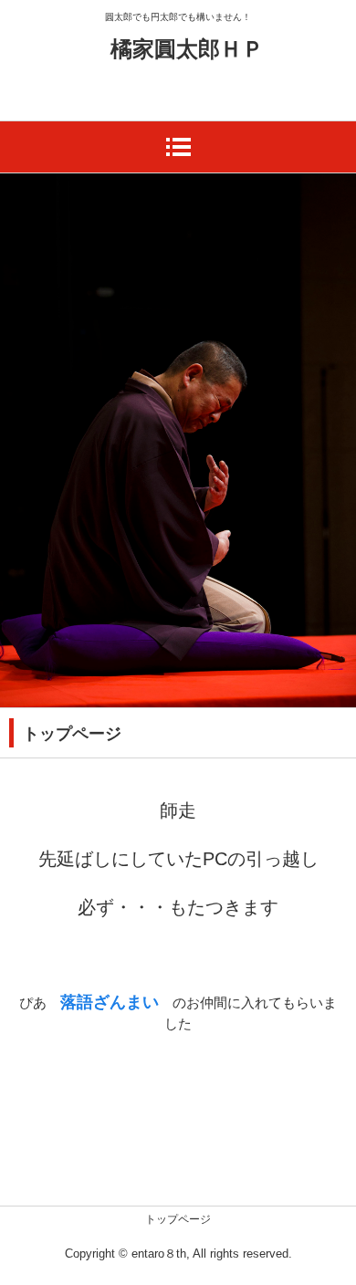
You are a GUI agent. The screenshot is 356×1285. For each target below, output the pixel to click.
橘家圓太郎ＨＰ (187, 49)
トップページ (178, 1219)
